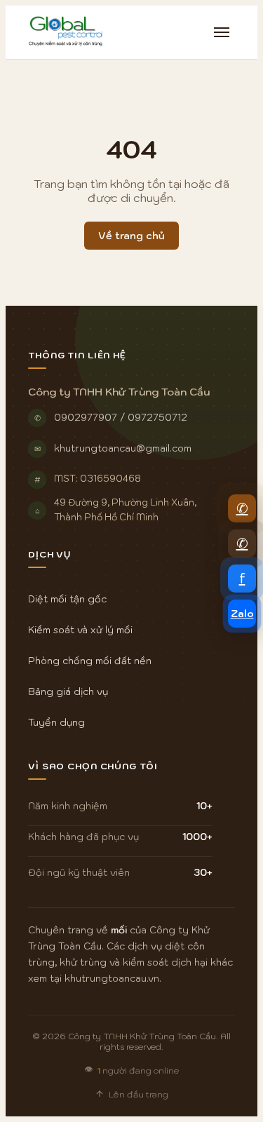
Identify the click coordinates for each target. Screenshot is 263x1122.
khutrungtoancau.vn (112, 978)
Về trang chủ (131, 235)
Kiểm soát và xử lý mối (80, 629)
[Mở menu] (221, 32)
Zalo (242, 613)
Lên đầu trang (138, 1094)
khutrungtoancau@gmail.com (122, 448)
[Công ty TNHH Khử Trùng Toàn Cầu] (66, 32)
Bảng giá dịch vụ (68, 691)
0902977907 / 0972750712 (120, 417)
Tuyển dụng (56, 722)
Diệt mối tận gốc (67, 599)
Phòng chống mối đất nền (89, 660)
